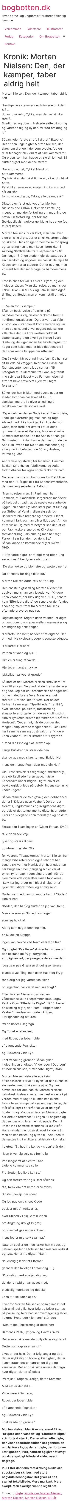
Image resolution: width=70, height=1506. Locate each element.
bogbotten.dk (26, 7)
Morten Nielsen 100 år (40, 1498)
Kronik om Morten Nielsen (42, 1493)
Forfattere (34, 29)
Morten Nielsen (12, 1498)
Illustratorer (54, 29)
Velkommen (13, 29)
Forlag (9, 36)
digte (19, 1493)
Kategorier (26, 36)
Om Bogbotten (49, 36)
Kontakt (10, 44)
